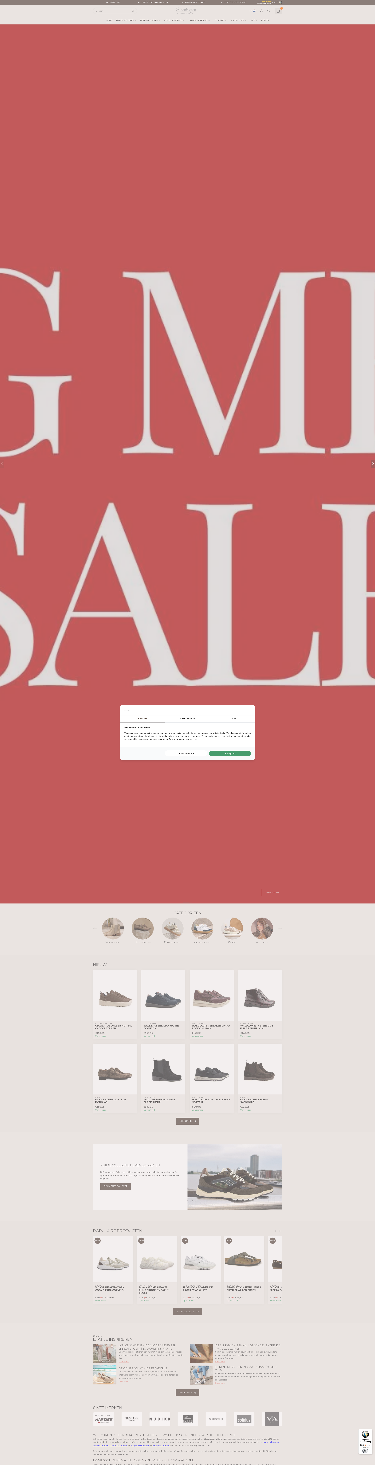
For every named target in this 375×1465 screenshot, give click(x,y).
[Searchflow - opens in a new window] (247, 710)
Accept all (230, 753)
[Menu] (370, 1431)
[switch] (365, 1451)
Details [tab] (232, 718)
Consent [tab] (142, 718)
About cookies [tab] (187, 718)
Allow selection (186, 753)
